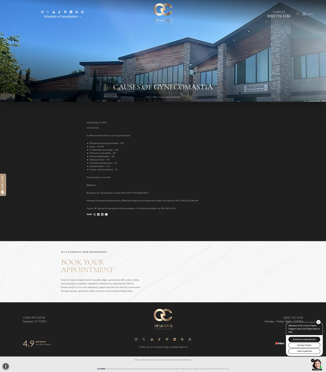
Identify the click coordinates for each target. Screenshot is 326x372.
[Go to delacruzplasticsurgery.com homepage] (163, 14)
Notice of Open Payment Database (177, 360)
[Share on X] (94, 214)
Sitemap (138, 360)
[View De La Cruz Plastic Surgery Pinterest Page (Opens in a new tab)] (65, 11)
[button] (304, 14)
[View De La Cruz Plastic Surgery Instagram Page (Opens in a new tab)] (42, 11)
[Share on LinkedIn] (102, 214)
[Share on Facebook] (98, 214)
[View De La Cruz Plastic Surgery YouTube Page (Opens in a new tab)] (53, 11)
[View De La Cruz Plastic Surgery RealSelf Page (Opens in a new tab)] (82, 11)
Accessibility (158, 360)
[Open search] (297, 14)
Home (148, 97)
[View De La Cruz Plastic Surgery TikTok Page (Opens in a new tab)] (59, 11)
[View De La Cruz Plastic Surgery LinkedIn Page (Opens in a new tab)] (71, 11)
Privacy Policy (147, 360)
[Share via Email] (106, 214)
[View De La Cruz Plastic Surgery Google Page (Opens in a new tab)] (76, 11)
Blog (155, 97)
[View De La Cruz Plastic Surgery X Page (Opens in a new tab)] (48, 11)
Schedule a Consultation (61, 16)
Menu (310, 14)
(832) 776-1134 (278, 16)
